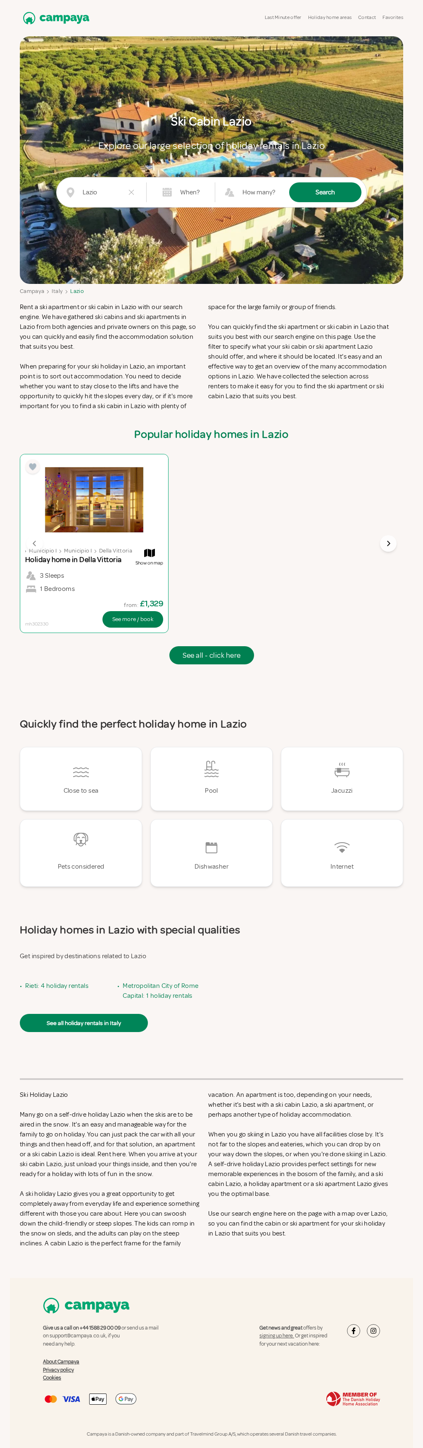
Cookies (52, 1378)
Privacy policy (58, 1370)
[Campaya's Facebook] (353, 1330)
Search (325, 192)
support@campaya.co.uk (78, 1335)
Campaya (32, 291)
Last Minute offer (283, 17)
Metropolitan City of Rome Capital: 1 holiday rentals (160, 991)
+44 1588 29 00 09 (100, 1328)
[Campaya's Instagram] (373, 1330)
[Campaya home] (54, 18)
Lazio (77, 291)
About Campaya (61, 1361)
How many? (258, 192)
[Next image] (388, 543)
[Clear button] (131, 192)
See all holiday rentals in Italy (84, 1023)
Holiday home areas (330, 17)
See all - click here (212, 655)
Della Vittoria (115, 550)
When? (190, 192)
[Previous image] (34, 543)
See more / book (132, 619)
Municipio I (43, 550)
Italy (57, 291)
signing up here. (276, 1335)
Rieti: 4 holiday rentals (56, 986)
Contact (367, 17)
